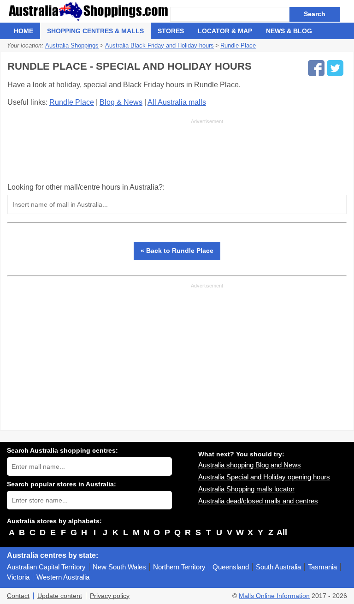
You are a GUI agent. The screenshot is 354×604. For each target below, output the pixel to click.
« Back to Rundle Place (177, 250)
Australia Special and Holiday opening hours (264, 477)
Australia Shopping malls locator (246, 489)
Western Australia (62, 577)
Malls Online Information (274, 595)
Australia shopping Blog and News (249, 465)
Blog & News (121, 102)
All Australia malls (177, 102)
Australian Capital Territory (46, 567)
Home (23, 31)
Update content (59, 595)
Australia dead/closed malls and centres (258, 501)
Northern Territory (179, 567)
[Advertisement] (115, 150)
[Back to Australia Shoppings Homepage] (88, 11)
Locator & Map (225, 31)
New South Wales (119, 567)
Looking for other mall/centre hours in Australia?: (86, 187)
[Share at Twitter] (335, 68)
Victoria (18, 577)
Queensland (230, 567)
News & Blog (289, 31)
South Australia (278, 567)
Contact (18, 595)
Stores (171, 31)
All (282, 532)
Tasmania (322, 567)
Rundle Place (71, 102)
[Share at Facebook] (316, 68)
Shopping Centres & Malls (95, 31)
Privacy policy (110, 595)
